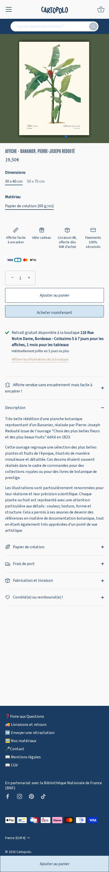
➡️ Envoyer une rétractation (30, 733)
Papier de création (28, 547)
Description (15, 408)
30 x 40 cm (14, 181)
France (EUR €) (15, 838)
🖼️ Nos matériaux (20, 741)
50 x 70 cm (36, 181)
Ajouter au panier (54, 864)
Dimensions (15, 172)
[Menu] (8, 9)
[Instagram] (19, 796)
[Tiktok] (43, 796)
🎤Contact (14, 749)
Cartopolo (23, 851)
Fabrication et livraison (32, 580)
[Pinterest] (31, 796)
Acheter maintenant (54, 312)
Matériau (13, 197)
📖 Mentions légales (23, 757)
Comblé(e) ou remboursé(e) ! (37, 597)
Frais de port (23, 564)
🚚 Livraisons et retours (26, 724)
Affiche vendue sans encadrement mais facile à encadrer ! (48, 388)
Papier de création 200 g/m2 (29, 206)
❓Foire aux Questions (24, 716)
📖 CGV (11, 765)
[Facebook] (7, 796)
